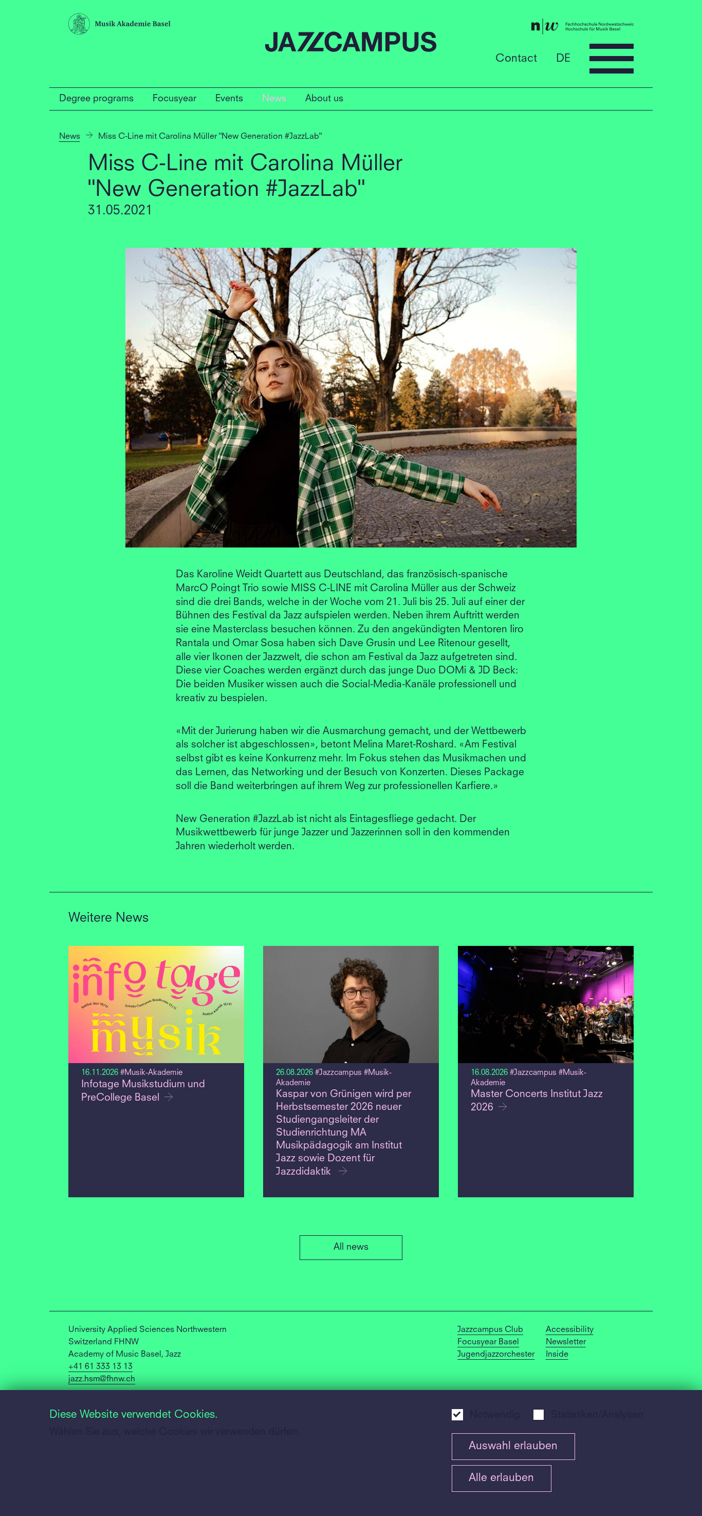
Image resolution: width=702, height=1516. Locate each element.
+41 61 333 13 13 (100, 1367)
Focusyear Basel (488, 1342)
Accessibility (570, 1330)
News (274, 98)
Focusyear (174, 98)
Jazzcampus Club (490, 1330)
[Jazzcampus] (351, 44)
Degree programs (96, 98)
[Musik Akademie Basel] (162, 26)
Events (229, 98)
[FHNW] (539, 29)
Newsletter (566, 1342)
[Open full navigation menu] (611, 59)
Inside (557, 1354)
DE (563, 58)
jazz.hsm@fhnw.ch (101, 1379)
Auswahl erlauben (513, 1446)
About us (324, 98)
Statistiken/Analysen (597, 1415)
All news (351, 1247)
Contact (516, 58)
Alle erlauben (501, 1478)
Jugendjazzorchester (495, 1354)
